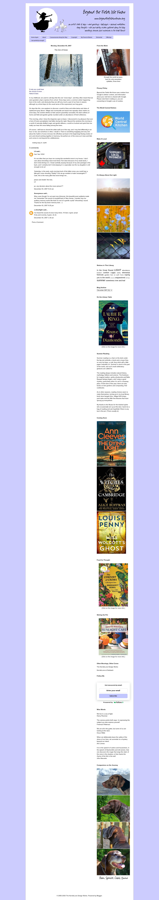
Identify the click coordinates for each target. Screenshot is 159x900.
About (44, 37)
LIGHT (117, 270)
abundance (126, 270)
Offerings (108, 37)
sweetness (110, 281)
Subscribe (113, 696)
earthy (119, 273)
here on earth (114, 275)
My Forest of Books (86, 37)
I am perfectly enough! (37, 40)
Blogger (99, 896)
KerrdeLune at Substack (105, 670)
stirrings (128, 277)
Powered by (108, 702)
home (122, 275)
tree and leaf (120, 281)
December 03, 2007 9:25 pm (44, 205)
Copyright (74, 37)
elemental (126, 273)
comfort (106, 273)
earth (45, 143)
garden (107, 275)
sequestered (120, 278)
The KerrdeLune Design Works (107, 667)
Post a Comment (37, 222)
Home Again (34, 37)
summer (101, 280)
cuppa (113, 273)
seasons (112, 277)
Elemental (99, 37)
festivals (100, 275)
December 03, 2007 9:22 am (44, 189)
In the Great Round (105, 270)
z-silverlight (38, 210)
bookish (99, 273)
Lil (35, 151)
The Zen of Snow (61, 50)
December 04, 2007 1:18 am (44, 218)
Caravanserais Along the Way (58, 37)
